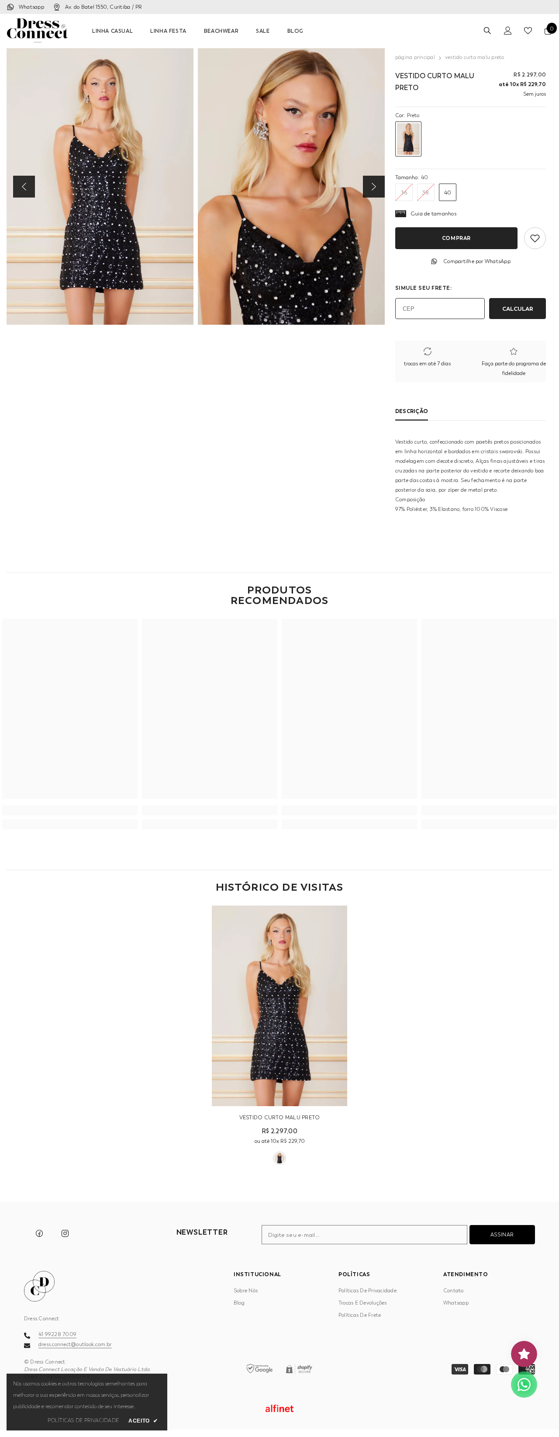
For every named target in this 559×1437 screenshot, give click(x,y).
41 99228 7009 (57, 1334)
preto (279, 1158)
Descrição (411, 411)
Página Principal (415, 57)
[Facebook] (39, 1233)
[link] (70, 810)
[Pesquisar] (487, 30)
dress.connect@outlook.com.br (75, 1344)
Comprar (456, 238)
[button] (24, 187)
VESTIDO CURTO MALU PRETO (279, 1117)
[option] (100, 186)
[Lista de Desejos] (528, 31)
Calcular (517, 308)
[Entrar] (508, 31)
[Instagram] (65, 1233)
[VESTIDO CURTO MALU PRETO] (279, 1006)
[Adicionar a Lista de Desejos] (535, 238)
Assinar (502, 1235)
